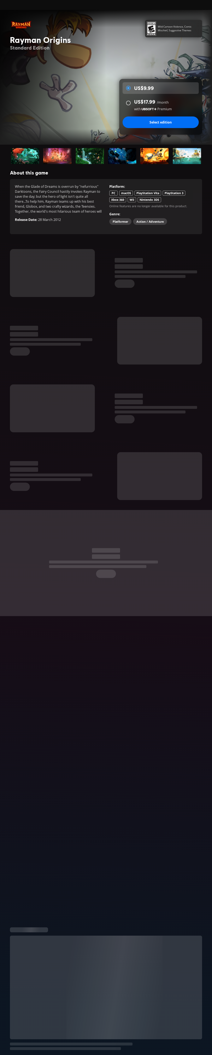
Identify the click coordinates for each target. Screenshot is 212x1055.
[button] (25, 156)
